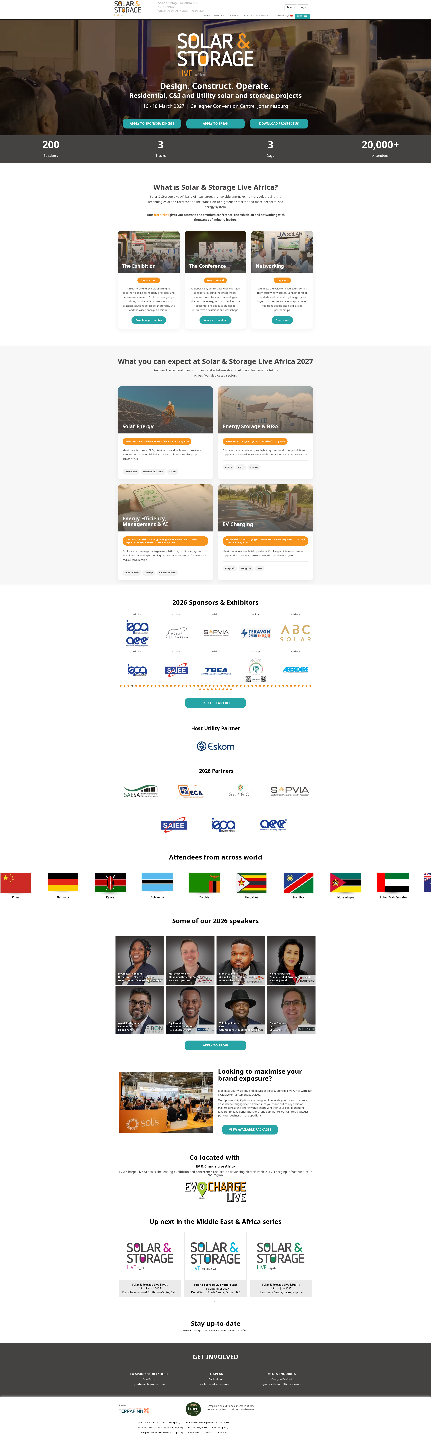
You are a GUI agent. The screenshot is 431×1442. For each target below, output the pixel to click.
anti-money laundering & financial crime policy (207, 1422)
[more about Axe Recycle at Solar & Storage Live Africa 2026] (177, 633)
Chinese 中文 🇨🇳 (284, 15)
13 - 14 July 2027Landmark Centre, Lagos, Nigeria (150, 1288)
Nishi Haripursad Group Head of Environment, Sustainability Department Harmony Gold (303, 977)
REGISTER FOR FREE (215, 703)
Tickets (291, 7)
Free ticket (282, 320)
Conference (234, 15)
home (207, 15)
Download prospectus (149, 320)
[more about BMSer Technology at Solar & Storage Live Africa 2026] (256, 633)
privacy (179, 1432)
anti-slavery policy (171, 1422)
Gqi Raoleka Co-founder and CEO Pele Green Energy (181, 1026)
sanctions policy (220, 1427)
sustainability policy (197, 1427)
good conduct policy (148, 1422)
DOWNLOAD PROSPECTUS (279, 123)
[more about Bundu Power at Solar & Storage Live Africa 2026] (295, 633)
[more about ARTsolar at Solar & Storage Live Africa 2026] (137, 670)
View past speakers (215, 320)
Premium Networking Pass (258, 15)
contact (209, 1432)
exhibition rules (145, 1427)
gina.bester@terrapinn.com (149, 1384)
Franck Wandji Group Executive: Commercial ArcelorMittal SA (237, 977)
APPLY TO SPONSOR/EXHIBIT (152, 123)
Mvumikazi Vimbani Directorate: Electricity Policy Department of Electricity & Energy (139, 977)
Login (303, 7)
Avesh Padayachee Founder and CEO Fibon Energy (129, 1026)
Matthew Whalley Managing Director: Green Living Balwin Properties (188, 977)
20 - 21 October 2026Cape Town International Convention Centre (215, 1288)
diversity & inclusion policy (170, 1427)
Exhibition (219, 15)
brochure (222, 1432)
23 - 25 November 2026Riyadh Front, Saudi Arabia (281, 1288)
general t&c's (194, 1432)
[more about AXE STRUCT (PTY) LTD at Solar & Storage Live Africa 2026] (177, 670)
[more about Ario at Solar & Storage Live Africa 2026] (137, 633)
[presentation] (214, 1301)
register (302, 16)
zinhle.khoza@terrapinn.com (215, 1384)
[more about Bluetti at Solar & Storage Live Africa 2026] (216, 670)
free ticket (161, 215)
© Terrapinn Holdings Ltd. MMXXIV (154, 1432)
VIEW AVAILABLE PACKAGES (250, 1129)
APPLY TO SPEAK (215, 123)
